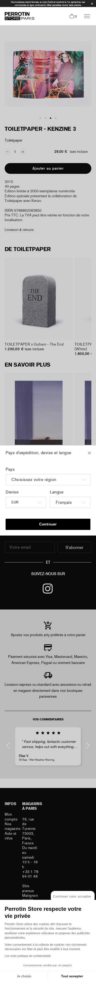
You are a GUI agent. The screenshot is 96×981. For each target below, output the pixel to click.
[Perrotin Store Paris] (18, 16)
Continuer (48, 524)
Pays (10, 469)
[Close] (93, 455)
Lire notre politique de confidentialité (28, 956)
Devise (12, 492)
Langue (56, 492)
